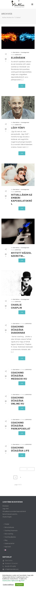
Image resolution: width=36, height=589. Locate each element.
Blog (6, 540)
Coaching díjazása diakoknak (18, 329)
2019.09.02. (28, 323)
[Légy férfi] (18, 107)
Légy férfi (18, 127)
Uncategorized (25, 52)
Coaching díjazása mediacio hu (19, 375)
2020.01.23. (18, 124)
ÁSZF (23, 581)
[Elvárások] (18, 38)
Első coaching (9, 534)
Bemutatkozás (9, 527)
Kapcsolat (8, 547)
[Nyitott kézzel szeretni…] (18, 231)
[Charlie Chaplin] (18, 283)
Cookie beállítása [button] (8, 584)
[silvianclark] (18, 4)
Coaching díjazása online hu (17, 400)
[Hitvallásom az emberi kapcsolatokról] (18, 174)
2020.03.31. (18, 54)
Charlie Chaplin (7, 517)
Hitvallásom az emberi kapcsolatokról (14, 511)
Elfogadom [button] (19, 584)
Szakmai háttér (9, 543)
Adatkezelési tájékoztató (10, 581)
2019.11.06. (18, 191)
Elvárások (18, 57)
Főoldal (8, 22)
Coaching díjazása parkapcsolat (20, 425)
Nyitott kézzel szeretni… (10, 514)
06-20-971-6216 (10, 566)
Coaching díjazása (10, 537)
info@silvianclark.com (12, 569)
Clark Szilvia (16, 52)
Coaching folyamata (11, 530)
